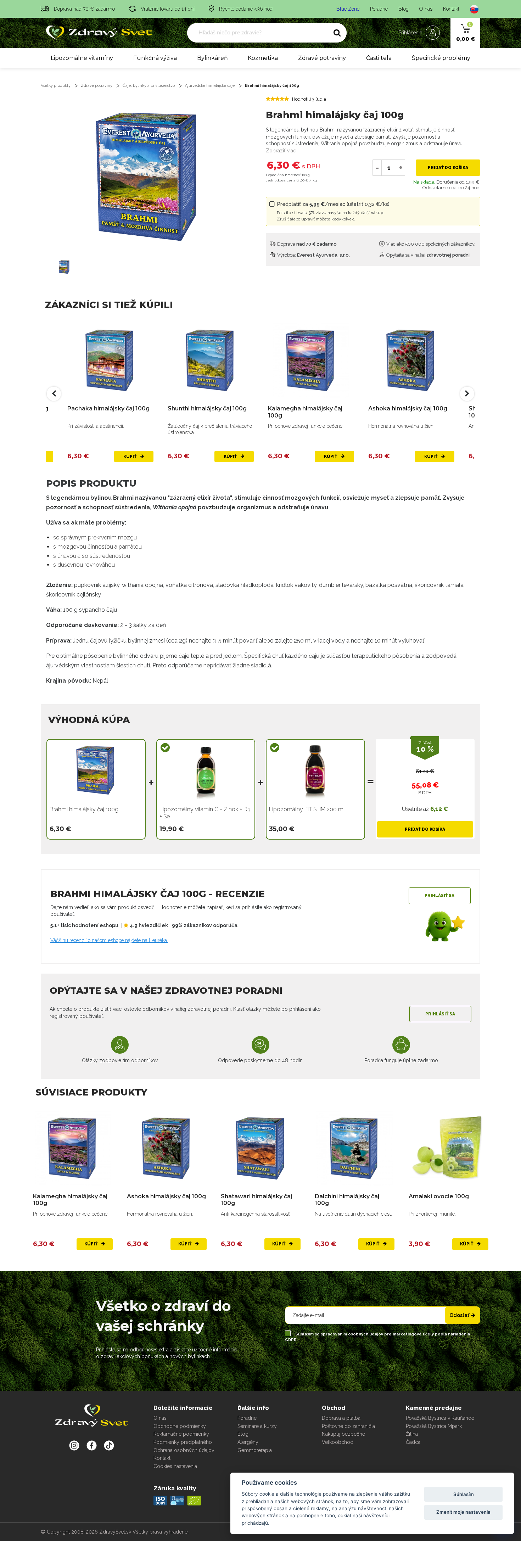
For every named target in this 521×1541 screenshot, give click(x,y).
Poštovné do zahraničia (348, 1426)
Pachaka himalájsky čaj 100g (108, 408)
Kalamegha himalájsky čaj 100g (305, 412)
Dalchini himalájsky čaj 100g (347, 1199)
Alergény (247, 1442)
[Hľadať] (337, 33)
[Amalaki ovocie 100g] (448, 1148)
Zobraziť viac (281, 150)
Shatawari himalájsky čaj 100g (256, 1199)
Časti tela (379, 58)
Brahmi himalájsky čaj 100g (272, 85)
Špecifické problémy (441, 58)
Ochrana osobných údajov (183, 1450)
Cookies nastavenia (175, 1466)
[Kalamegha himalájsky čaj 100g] (311, 361)
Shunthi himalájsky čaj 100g (207, 408)
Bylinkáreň (212, 58)
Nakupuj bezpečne (343, 1434)
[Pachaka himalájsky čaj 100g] (110, 361)
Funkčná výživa (155, 58)
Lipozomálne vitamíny (82, 58)
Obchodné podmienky (179, 1426)
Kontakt (451, 9)
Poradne (379, 9)
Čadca (413, 1442)
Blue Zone (347, 9)
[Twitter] (91, 1445)
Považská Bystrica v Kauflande (440, 1418)
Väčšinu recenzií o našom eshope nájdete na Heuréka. (109, 940)
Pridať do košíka (448, 167)
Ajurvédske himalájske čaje (210, 85)
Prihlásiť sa (439, 895)
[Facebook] (109, 1445)
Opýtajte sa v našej (427, 255)
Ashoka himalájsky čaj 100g (407, 408)
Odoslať (459, 1315)
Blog (403, 9)
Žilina (412, 1434)
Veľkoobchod (337, 1442)
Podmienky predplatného (182, 1442)
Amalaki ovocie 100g (439, 1196)
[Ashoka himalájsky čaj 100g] (411, 361)
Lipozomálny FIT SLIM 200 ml (307, 809)
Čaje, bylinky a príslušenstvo (149, 85)
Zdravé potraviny (322, 58)
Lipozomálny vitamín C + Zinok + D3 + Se (205, 813)
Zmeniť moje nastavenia (463, 1512)
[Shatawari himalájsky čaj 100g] (260, 1148)
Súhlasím (463, 1494)
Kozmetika (263, 58)
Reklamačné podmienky (181, 1434)
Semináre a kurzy (257, 1426)
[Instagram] (74, 1445)
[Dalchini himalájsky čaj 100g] (354, 1148)
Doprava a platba (341, 1418)
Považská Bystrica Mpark (434, 1426)
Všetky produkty (56, 85)
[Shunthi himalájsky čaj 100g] (211, 361)
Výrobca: (313, 255)
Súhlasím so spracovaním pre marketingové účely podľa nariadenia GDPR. (377, 1337)
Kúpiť (130, 456)
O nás (425, 9)
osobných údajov (366, 1334)
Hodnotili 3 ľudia (309, 99)
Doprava (306, 244)
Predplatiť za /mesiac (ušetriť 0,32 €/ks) (333, 211)
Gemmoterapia (254, 1450)
